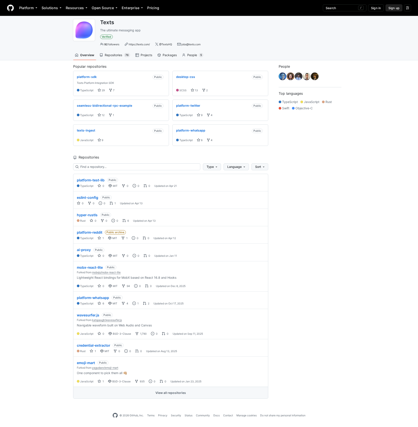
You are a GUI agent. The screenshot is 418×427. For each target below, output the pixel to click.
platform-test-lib (90, 180)
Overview (87, 55)
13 (196, 90)
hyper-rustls (87, 215)
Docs (216, 415)
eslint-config (87, 197)
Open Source (103, 8)
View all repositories (170, 393)
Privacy (162, 415)
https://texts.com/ (139, 44)
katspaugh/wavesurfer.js (107, 320)
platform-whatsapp (93, 297)
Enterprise (130, 8)
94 (128, 286)
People (194, 55)
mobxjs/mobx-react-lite (106, 272)
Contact (228, 415)
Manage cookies (246, 415)
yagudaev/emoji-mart (105, 367)
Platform (26, 8)
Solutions (50, 8)
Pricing (153, 8)
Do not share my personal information (282, 415)
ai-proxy (84, 250)
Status (188, 415)
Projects (146, 55)
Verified (106, 36)
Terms (151, 415)
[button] (212, 166)
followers (111, 44)
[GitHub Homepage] (115, 415)
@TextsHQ (165, 44)
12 (102, 115)
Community (203, 415)
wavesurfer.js (88, 315)
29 (103, 90)
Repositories (117, 55)
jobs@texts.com (191, 44)
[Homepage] (10, 7)
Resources (75, 8)
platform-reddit (89, 232)
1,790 (143, 333)
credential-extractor (93, 345)
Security (176, 415)
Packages (170, 55)
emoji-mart (86, 363)
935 (142, 381)
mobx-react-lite (90, 267)
